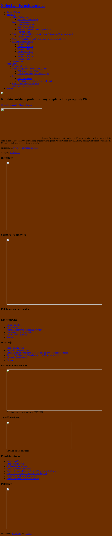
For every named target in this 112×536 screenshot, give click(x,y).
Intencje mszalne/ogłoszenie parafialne (34, 29)
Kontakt (10, 88)
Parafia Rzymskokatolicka (23, 22)
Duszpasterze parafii (26, 24)
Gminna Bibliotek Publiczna (19, 469)
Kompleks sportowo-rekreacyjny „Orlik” (29, 69)
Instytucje (11, 14)
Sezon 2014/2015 (25, 59)
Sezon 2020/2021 (25, 44)
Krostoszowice (13, 64)
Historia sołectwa (19, 66)
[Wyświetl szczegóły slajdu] (54, 410)
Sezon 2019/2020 (25, 46)
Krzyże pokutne (24, 32)
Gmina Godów (13, 461)
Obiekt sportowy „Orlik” (28, 71)
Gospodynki (17, 61)
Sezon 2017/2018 (25, 51)
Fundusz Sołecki (24, 78)
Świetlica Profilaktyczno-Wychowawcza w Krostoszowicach (38, 39)
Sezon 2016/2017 (25, 54)
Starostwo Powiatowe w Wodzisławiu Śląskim (27, 473)
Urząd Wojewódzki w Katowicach (21, 476)
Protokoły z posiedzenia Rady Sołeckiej (34, 81)
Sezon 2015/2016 (25, 56)
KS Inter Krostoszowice (22, 41)
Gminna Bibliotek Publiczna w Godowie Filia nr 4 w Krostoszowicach (42, 34)
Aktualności (15, 152)
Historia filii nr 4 (24, 37)
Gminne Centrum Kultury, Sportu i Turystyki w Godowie (31, 471)
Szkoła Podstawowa (21, 17)
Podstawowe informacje (27, 19)
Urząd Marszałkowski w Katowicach (23, 478)
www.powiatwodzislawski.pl (25, 148)
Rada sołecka (17, 76)
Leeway (29, 533)
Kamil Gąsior (26, 105)
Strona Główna (13, 12)
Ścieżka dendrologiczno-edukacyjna (33, 73)
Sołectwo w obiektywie (22, 86)
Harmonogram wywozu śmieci (25, 83)
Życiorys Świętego (25, 27)
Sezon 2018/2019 (25, 49)
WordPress (16, 533)
